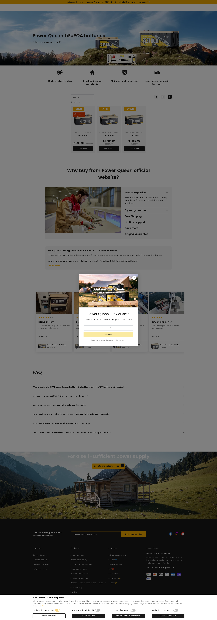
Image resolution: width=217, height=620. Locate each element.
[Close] (134, 277)
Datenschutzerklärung (51, 606)
